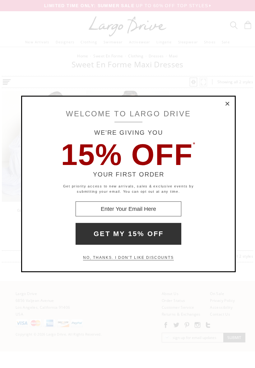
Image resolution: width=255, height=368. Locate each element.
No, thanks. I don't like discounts (128, 257)
